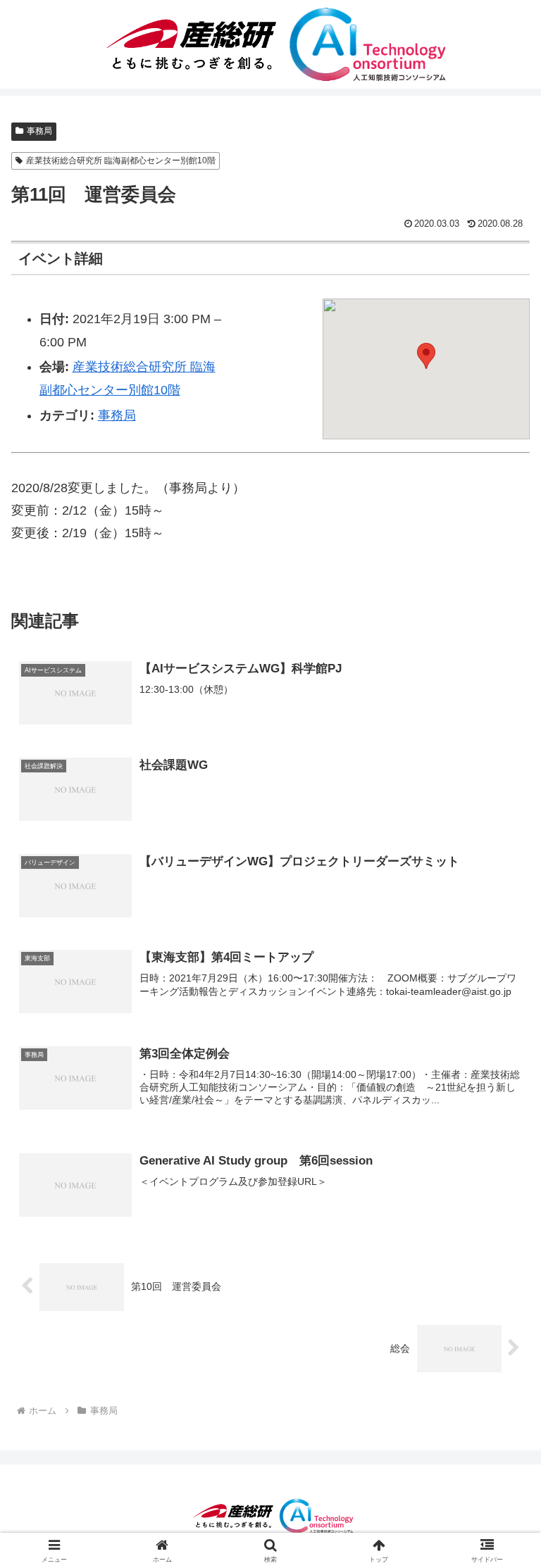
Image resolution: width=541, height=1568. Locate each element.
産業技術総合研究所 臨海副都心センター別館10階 (121, 160)
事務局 (39, 131)
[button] (426, 356)
